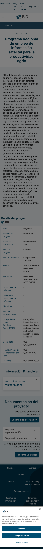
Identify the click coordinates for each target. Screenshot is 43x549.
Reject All (21, 529)
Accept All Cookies (21, 536)
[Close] (39, 509)
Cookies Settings (21, 542)
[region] (21, 526)
